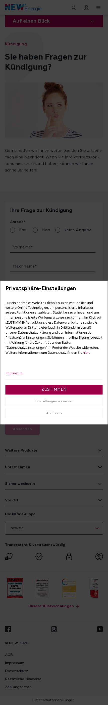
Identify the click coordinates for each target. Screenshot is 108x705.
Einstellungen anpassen (54, 401)
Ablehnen (54, 413)
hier (86, 353)
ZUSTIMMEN (54, 390)
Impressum (14, 373)
